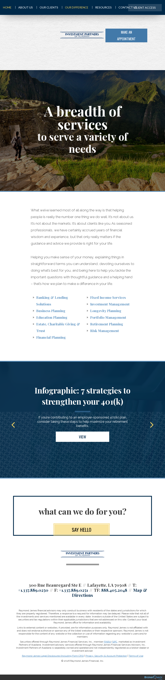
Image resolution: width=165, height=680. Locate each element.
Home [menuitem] (7, 7)
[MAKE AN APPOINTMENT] (154, 35)
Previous (13, 424)
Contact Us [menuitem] (128, 7)
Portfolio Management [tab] (108, 317)
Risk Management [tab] (104, 330)
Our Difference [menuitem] (76, 7)
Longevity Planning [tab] (105, 310)
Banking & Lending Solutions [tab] (52, 300)
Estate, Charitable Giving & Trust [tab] (58, 327)
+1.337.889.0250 (33, 590)
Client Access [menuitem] (145, 7)
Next (152, 424)
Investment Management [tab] (110, 304)
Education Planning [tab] (51, 317)
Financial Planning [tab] (51, 337)
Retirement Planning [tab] (106, 324)
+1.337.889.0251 (73, 590)
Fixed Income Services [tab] (108, 297)
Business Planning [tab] (50, 310)
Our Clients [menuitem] (49, 7)
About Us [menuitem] (25, 7)
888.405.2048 (114, 590)
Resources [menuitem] (103, 7)
